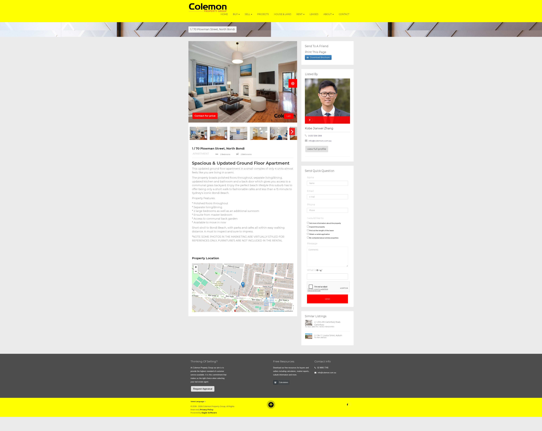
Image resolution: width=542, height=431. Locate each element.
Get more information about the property (325, 223)
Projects (263, 14)
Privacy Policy (206, 410)
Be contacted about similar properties (323, 238)
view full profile (316, 149)
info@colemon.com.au (320, 140)
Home (224, 14)
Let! (289, 116)
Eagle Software (209, 413)
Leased (314, 14)
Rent (299, 14)
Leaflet (261, 311)
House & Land (282, 14)
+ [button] (196, 267)
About (328, 14)
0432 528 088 (315, 135)
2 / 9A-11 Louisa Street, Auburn (328, 335)
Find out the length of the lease (321, 231)
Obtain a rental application (319, 234)
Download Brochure (320, 57)
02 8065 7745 (322, 368)
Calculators (283, 382)
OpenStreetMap (278, 311)
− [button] (196, 271)
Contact (344, 14)
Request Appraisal (202, 389)
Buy (235, 14)
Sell (248, 14)
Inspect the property (317, 227)
